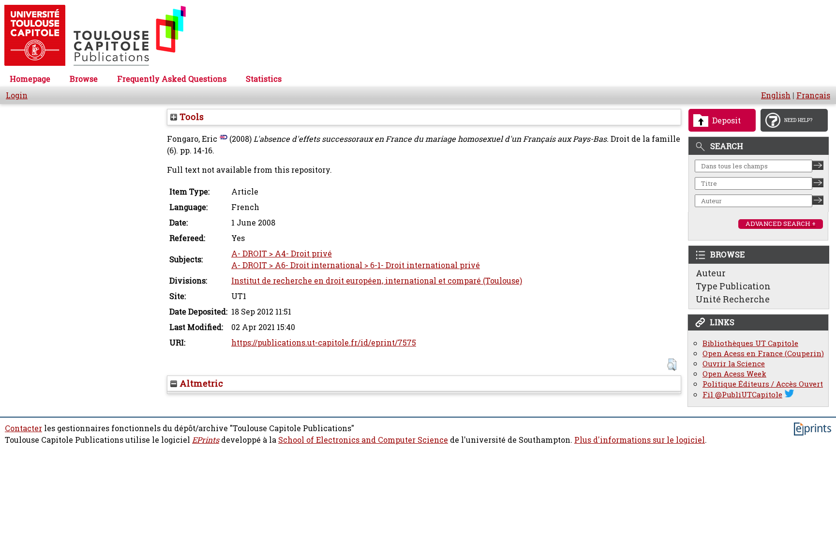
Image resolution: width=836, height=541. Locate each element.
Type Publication (733, 286)
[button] (671, 365)
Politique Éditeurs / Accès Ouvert (762, 384)
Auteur (711, 273)
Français (813, 95)
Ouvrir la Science (733, 364)
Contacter (23, 428)
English (776, 95)
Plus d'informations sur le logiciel (639, 440)
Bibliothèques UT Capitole (750, 343)
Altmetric (200, 383)
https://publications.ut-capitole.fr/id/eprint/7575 (323, 342)
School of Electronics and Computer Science (363, 440)
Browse (84, 79)
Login (17, 95)
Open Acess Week (734, 374)
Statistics (264, 79)
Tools (190, 116)
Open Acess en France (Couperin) (763, 353)
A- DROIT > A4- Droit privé (281, 253)
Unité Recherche (733, 299)
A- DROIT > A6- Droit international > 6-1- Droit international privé (355, 265)
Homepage (30, 79)
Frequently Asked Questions (171, 79)
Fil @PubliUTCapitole (742, 395)
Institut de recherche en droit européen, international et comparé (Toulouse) (376, 280)
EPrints (205, 440)
